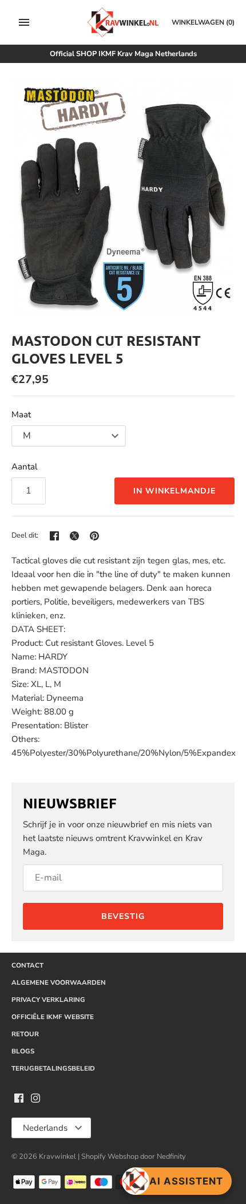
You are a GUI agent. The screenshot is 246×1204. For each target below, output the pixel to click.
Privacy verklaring (48, 999)
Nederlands (45, 1128)
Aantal (24, 466)
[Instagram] (35, 1100)
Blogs (22, 1051)
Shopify (94, 1156)
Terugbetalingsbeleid (53, 1068)
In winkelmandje (174, 490)
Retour (25, 1034)
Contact (27, 965)
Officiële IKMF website (52, 1016)
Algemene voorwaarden (58, 982)
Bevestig (123, 916)
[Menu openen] (24, 22)
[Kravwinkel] (123, 22)
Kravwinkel (57, 1156)
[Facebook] (18, 1100)
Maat (21, 414)
